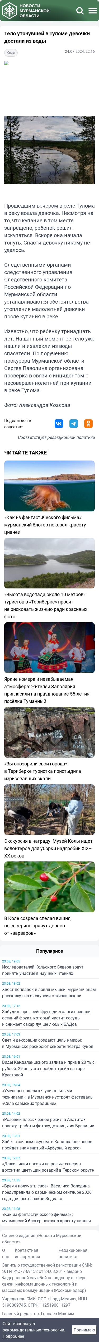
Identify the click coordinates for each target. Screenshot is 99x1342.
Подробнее (13, 1336)
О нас (5, 1253)
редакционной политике (71, 437)
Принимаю (84, 1330)
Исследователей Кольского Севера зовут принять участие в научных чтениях (42, 970)
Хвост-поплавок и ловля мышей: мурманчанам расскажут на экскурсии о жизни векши (49, 992)
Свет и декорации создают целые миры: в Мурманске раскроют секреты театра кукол (47, 1043)
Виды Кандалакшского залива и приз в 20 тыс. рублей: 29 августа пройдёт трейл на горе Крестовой (49, 1068)
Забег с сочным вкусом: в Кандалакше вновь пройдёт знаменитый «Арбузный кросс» (47, 1145)
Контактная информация (27, 1253)
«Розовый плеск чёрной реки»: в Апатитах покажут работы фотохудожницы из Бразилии (48, 1122)
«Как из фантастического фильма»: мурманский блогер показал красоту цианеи (46, 1217)
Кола (11, 52)
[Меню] (92, 10)
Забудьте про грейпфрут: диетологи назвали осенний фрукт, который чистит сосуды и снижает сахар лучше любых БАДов (46, 1018)
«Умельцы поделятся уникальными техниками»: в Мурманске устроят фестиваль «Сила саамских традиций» (47, 1097)
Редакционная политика (73, 1253)
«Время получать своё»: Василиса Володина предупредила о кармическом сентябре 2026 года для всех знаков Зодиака (47, 1192)
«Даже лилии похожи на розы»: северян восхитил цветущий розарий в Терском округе (48, 1167)
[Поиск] (80, 11)
